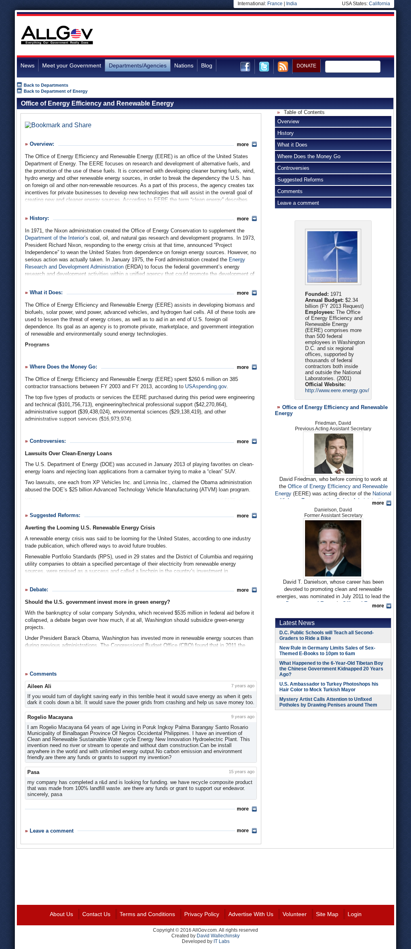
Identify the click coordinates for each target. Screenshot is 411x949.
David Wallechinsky (218, 936)
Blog (206, 65)
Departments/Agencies (138, 65)
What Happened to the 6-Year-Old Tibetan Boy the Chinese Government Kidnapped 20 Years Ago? (331, 668)
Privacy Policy (201, 914)
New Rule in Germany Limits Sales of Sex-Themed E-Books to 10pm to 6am (327, 650)
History (285, 133)
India (291, 3)
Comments (290, 191)
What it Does (292, 145)
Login (355, 914)
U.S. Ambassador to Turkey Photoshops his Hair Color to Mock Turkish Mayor (328, 686)
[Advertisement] (248, 36)
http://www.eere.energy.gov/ (337, 390)
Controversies (293, 168)
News (27, 65)
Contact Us (96, 914)
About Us (61, 914)
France (275, 3)
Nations (183, 65)
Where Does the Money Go (308, 156)
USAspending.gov (205, 386)
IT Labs (222, 941)
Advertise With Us (250, 914)
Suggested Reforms (300, 180)
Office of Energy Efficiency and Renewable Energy (97, 103)
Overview (288, 121)
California (379, 3)
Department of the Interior (54, 238)
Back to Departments (46, 85)
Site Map (327, 914)
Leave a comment (298, 203)
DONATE (306, 66)
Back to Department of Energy (55, 91)
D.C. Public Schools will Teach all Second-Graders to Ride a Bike (326, 635)
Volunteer (295, 914)
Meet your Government (71, 65)
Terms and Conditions (147, 914)
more (243, 144)
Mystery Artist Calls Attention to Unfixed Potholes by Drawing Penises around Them (328, 702)
